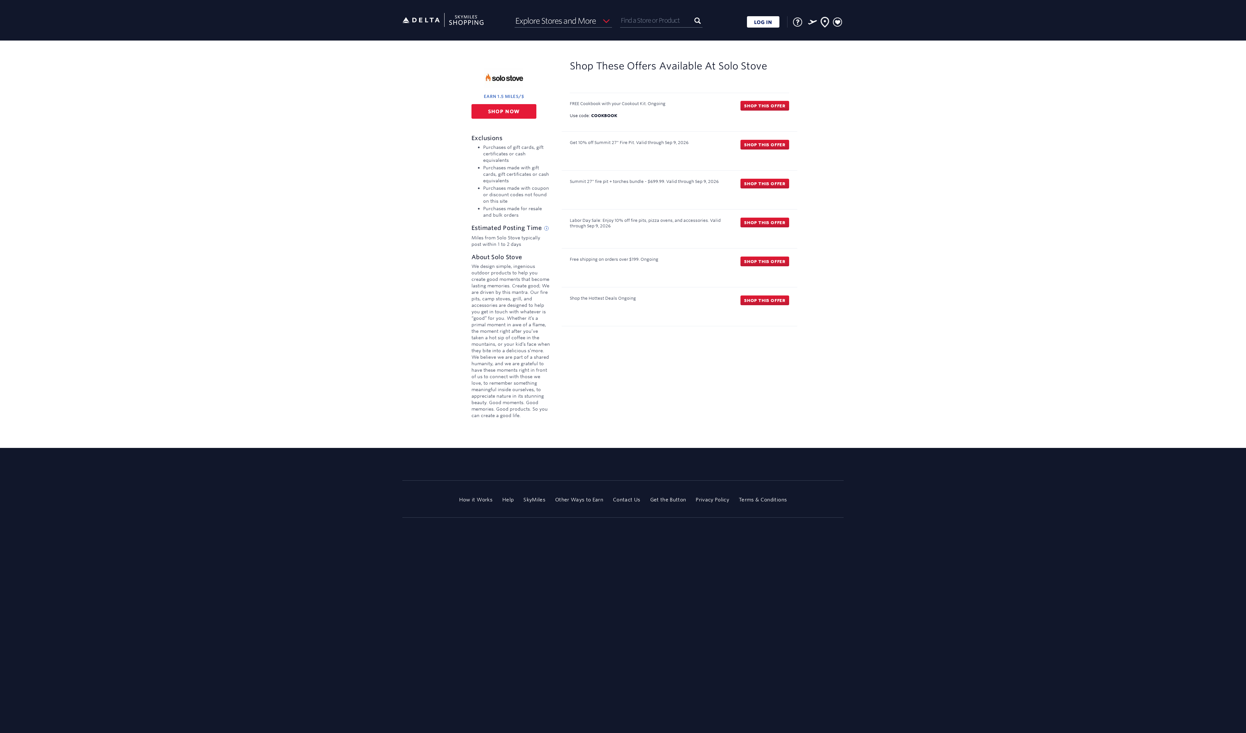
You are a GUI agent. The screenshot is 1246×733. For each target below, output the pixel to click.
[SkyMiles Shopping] (442, 20)
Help (508, 500)
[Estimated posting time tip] (546, 228)
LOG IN (763, 22)
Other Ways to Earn (579, 500)
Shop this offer (765, 105)
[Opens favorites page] (837, 22)
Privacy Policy (712, 500)
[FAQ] (797, 22)
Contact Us (626, 500)
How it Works (476, 500)
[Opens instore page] (825, 23)
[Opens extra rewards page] (812, 22)
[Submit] (697, 20)
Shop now (504, 111)
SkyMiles (534, 500)
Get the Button (668, 500)
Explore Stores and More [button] (555, 21)
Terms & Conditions (763, 500)
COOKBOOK (604, 115)
